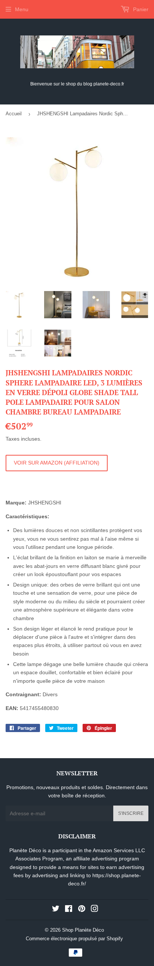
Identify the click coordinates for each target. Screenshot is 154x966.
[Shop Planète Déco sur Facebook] (69, 910)
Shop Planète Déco (83, 930)
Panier (140, 9)
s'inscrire (131, 813)
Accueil (14, 113)
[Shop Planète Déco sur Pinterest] (82, 910)
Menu (21, 9)
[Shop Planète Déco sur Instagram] (94, 910)
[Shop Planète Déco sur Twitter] (55, 910)
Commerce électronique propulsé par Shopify (74, 938)
